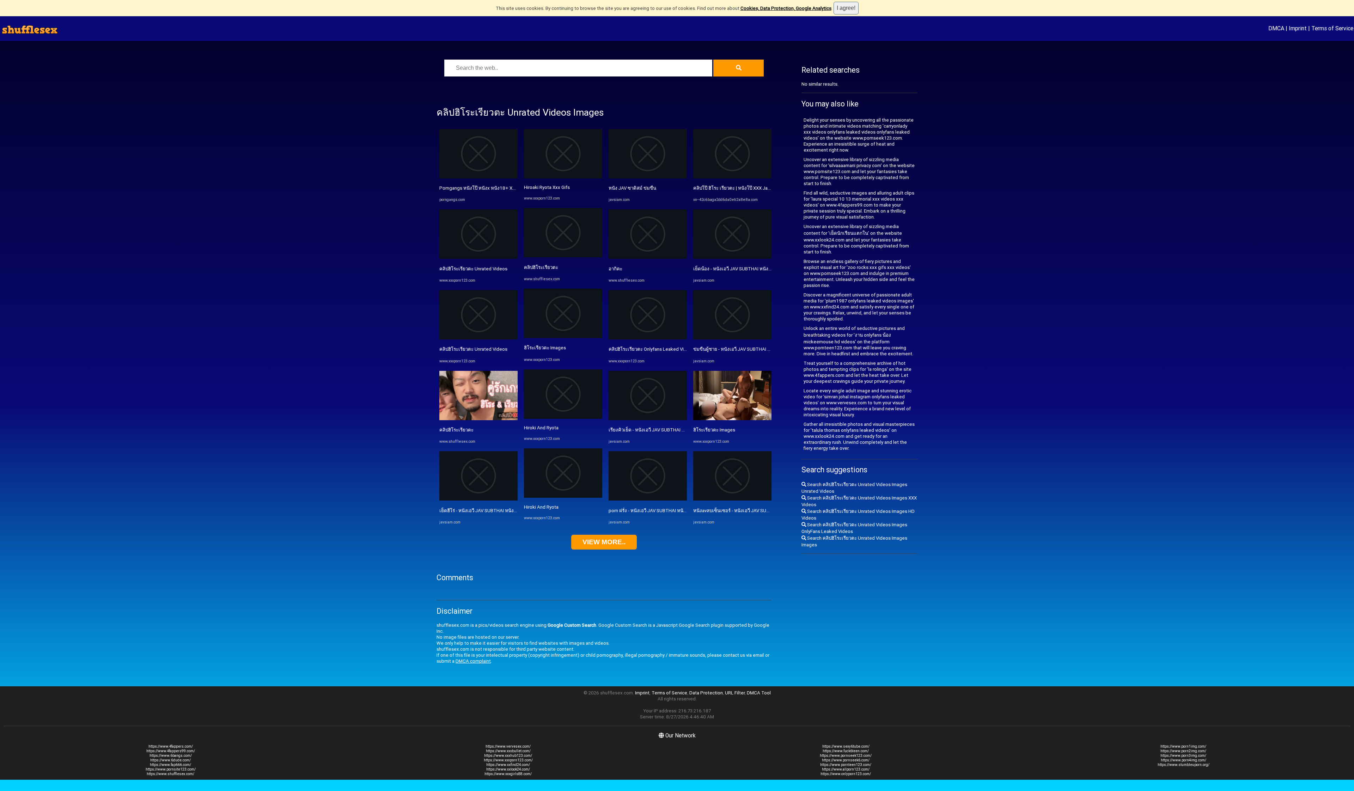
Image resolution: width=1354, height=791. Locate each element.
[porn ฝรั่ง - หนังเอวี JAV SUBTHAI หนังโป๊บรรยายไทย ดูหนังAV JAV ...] (648, 499)
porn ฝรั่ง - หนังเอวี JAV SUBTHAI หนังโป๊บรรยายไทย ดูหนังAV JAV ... (678, 511)
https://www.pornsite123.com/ (171, 769)
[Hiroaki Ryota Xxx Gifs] (563, 177)
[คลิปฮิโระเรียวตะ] (478, 419)
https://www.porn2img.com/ (1183, 751)
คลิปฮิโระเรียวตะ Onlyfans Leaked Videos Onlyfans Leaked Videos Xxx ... (684, 349)
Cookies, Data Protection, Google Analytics (785, 8)
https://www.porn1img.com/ (1183, 746)
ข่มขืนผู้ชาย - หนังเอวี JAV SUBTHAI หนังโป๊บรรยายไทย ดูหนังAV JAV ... (765, 349)
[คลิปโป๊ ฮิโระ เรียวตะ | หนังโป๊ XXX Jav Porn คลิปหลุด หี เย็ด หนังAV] (732, 177)
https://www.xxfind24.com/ (508, 764)
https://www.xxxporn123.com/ (508, 760)
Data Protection (706, 693)
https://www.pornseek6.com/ (846, 760)
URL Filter (735, 693)
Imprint (1298, 28)
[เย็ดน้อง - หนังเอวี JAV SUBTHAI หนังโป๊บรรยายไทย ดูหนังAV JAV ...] (732, 257)
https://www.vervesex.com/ (508, 746)
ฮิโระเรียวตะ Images (545, 348)
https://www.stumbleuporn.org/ (1183, 764)
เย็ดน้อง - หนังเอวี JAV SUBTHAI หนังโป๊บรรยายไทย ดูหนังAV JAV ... (761, 269)
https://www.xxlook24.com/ (508, 769)
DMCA (1276, 28)
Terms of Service (1332, 28)
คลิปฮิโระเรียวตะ (456, 430)
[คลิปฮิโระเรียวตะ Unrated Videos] (478, 257)
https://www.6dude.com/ (170, 760)
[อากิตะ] (648, 257)
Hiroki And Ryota (541, 428)
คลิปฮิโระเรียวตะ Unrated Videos (473, 269)
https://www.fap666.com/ (170, 764)
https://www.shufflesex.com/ (170, 774)
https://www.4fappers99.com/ (170, 751)
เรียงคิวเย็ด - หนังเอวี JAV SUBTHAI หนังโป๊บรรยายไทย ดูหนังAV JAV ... (680, 430)
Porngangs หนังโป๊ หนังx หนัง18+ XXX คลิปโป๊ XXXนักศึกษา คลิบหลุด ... (511, 188)
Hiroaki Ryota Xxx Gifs (547, 187)
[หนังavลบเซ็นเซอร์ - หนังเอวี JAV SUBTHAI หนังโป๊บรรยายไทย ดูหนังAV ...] (732, 499)
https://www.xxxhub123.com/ (508, 755)
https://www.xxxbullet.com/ (508, 751)
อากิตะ (615, 269)
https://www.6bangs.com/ (171, 755)
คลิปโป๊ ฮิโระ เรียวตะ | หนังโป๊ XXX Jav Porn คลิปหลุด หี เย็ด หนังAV (760, 188)
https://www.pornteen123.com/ (845, 764)
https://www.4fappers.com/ (170, 746)
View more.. (604, 542)
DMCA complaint (473, 661)
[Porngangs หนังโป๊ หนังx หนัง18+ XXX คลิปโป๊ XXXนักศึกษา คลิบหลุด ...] (478, 177)
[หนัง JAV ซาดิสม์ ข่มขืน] (648, 177)
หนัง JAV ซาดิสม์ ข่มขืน (632, 188)
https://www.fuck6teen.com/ (846, 751)
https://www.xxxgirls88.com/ (508, 774)
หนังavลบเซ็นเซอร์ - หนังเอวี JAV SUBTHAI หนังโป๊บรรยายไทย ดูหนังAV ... (767, 511)
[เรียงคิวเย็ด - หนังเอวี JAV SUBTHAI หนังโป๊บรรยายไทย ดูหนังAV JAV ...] (648, 419)
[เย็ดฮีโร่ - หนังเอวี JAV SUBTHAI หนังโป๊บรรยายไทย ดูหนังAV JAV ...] (478, 499)
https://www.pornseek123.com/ (846, 755)
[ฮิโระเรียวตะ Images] (563, 336)
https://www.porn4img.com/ (1183, 760)
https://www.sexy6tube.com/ (846, 746)
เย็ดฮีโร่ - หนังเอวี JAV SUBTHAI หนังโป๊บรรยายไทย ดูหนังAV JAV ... (507, 511)
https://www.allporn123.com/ (846, 769)
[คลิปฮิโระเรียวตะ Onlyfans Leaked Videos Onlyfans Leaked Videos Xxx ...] (648, 338)
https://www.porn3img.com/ (1183, 755)
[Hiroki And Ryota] (563, 417)
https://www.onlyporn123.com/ (846, 774)
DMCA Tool (759, 693)
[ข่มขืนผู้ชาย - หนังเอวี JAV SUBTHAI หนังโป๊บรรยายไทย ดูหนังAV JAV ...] (732, 338)
